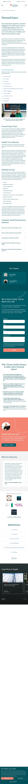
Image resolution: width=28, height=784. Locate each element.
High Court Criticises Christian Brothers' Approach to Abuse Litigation (11, 585)
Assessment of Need (7, 86)
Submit (14, 350)
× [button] (26, 768)
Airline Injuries (6, 79)
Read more (15, 776)
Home (3, 10)
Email (4, 324)
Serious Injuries (6, 98)
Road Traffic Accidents (7, 96)
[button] (14, 782)
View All (3, 599)
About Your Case (6, 336)
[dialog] (14, 775)
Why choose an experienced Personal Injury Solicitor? (12, 250)
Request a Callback (8, 445)
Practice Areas (6, 10)
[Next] (25, 599)
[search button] (3, 5)
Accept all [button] (7, 778)
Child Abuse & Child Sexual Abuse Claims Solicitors (13, 88)
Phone (4, 330)
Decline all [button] (20, 778)
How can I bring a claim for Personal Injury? (11, 233)
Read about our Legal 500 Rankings (14, 517)
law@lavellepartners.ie (19, 440)
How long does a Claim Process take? (10, 238)
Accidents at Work (7, 76)
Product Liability (6, 93)
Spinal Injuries (6, 100)
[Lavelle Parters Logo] (14, 5)
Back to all (14, 558)
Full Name (5, 319)
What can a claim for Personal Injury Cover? (12, 228)
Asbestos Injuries (6, 83)
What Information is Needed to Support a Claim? (11, 243)
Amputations (5, 81)
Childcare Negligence (7, 91)
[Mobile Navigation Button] (24, 5)
